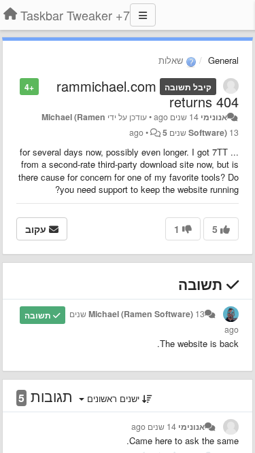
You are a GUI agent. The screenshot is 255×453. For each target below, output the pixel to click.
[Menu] (143, 14)
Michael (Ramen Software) (140, 314)
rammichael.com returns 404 (147, 93)
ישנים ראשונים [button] (113, 398)
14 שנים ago (153, 426)
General (223, 60)
